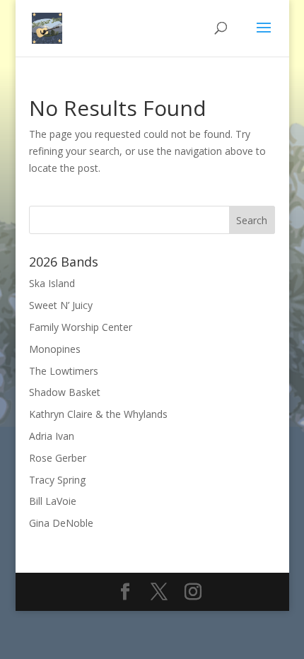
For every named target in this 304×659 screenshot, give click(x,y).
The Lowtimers (63, 371)
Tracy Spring (57, 479)
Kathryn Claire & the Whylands (98, 414)
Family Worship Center (80, 327)
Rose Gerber (57, 458)
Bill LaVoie (52, 501)
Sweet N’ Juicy (61, 305)
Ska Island (52, 283)
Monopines (55, 349)
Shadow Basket (64, 392)
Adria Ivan (51, 436)
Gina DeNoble (61, 523)
